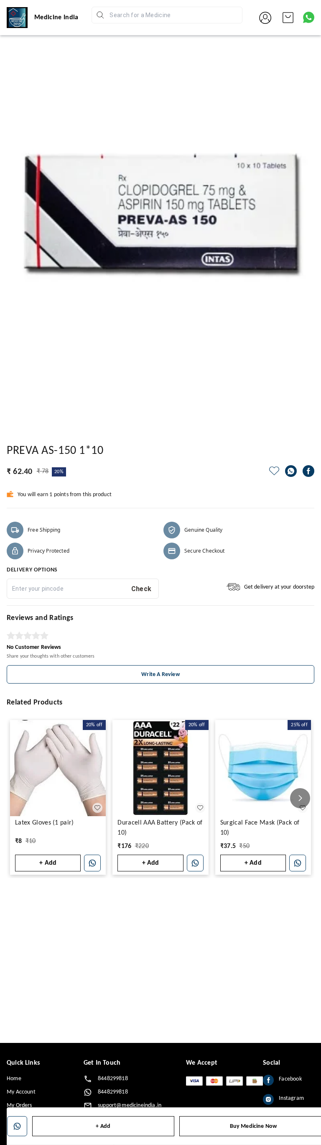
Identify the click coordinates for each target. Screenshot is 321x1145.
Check (141, 589)
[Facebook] (308, 471)
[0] (288, 17)
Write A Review (160, 674)
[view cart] (288, 17)
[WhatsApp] (291, 471)
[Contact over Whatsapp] (308, 17)
